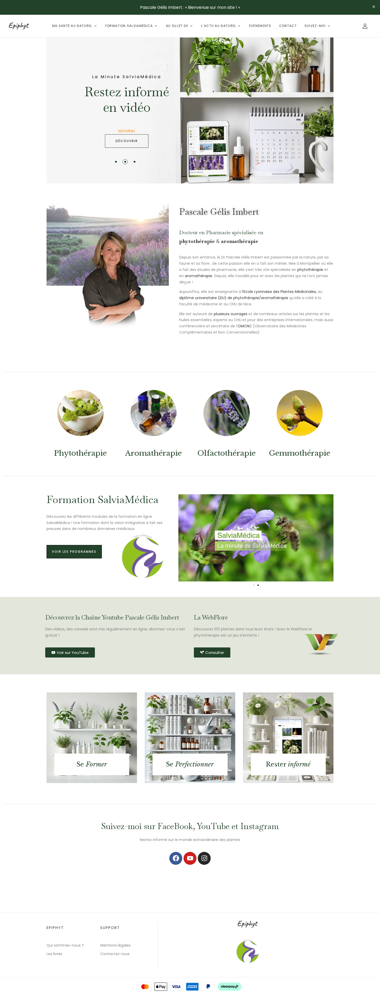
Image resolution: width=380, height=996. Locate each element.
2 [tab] (125, 162)
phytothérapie (197, 241)
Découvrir (127, 141)
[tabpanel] (190, 110)
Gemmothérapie (299, 453)
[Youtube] (190, 858)
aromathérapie (239, 241)
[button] (183, 538)
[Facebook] (175, 858)
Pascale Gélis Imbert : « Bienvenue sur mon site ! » (190, 7)
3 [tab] (134, 162)
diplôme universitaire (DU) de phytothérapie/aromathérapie (233, 297)
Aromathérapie (153, 453)
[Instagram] (204, 858)
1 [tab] (116, 162)
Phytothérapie (80, 453)
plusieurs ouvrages (230, 313)
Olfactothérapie (226, 453)
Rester (288, 764)
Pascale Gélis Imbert (219, 211)
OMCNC (245, 326)
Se (92, 764)
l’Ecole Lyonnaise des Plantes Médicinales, (280, 291)
